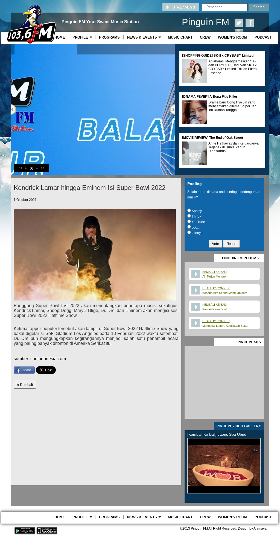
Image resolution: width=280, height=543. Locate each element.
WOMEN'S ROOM (232, 37)
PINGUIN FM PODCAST (241, 258)
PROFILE (81, 37)
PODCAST (263, 37)
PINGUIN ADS (249, 342)
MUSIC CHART (180, 37)
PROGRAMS (109, 37)
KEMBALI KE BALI (214, 271)
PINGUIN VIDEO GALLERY (239, 426)
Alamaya (260, 528)
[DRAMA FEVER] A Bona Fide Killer (209, 97)
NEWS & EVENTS (143, 37)
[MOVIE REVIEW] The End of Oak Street (212, 138)
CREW (205, 37)
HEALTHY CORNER (216, 288)
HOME (59, 37)
